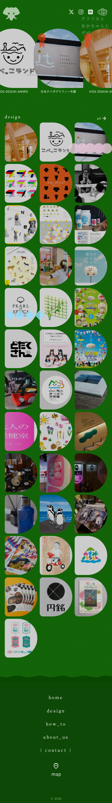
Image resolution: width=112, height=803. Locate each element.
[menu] (102, 12)
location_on (56, 766)
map (56, 775)
